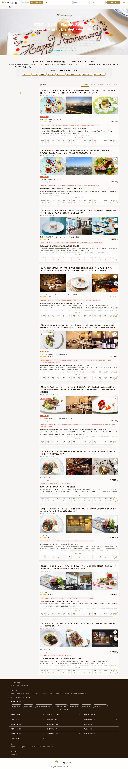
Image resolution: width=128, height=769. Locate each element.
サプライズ (25, 74)
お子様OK (50, 74)
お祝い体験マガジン (48, 747)
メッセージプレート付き (73, 74)
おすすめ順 (85, 84)
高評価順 (100, 84)
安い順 (115, 84)
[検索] (113, 2)
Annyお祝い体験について (17, 693)
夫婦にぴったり (86, 74)
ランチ (34, 74)
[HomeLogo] (64, 762)
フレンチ (42, 74)
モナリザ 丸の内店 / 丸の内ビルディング (52, 120)
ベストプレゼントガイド (34, 747)
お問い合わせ (24, 685)
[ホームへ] (9, 2)
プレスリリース (36, 693)
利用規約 (44, 693)
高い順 (108, 84)
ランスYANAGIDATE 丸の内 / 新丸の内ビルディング (56, 354)
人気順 (93, 84)
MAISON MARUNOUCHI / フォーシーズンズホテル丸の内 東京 (59, 237)
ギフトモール (14, 747)
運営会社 (28, 693)
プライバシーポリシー (54, 693)
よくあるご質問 (15, 685)
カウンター (60, 74)
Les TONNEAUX (45, 478)
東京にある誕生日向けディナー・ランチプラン (64, 50)
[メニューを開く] (124, 2)
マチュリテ (43, 535)
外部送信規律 (65, 693)
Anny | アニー (23, 747)
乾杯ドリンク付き (98, 74)
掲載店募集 (14, 754)
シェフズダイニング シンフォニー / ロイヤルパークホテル (58, 294)
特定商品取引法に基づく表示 (78, 693)
